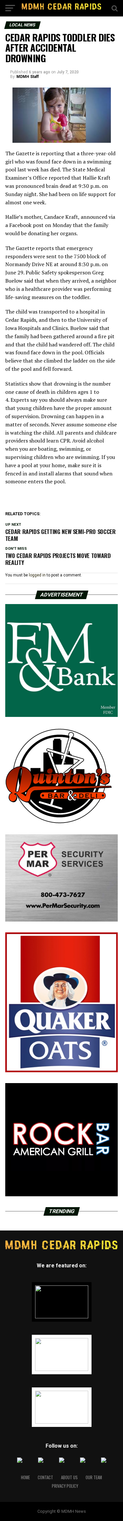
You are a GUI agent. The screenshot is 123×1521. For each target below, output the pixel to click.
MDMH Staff (27, 76)
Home (25, 1477)
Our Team (94, 1477)
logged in (37, 575)
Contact (45, 1477)
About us (69, 1477)
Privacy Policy (65, 1486)
